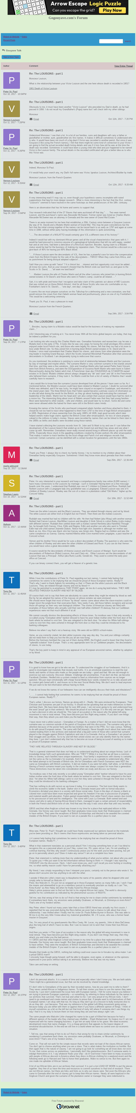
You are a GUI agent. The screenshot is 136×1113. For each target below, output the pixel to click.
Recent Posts (9, 40)
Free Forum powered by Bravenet (68, 1101)
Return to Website (11, 37)
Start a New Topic (11, 57)
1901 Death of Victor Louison (43, 88)
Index (24, 37)
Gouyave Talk (13, 50)
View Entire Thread (123, 66)
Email (36, 119)
